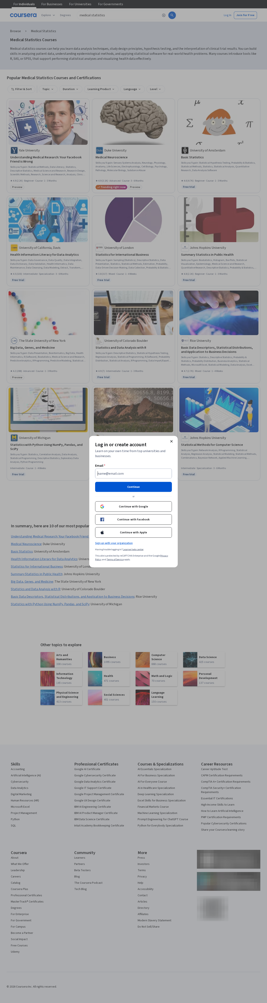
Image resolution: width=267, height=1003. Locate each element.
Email (100, 465)
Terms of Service (115, 559)
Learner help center (133, 549)
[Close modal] (171, 441)
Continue (133, 487)
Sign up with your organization (114, 543)
